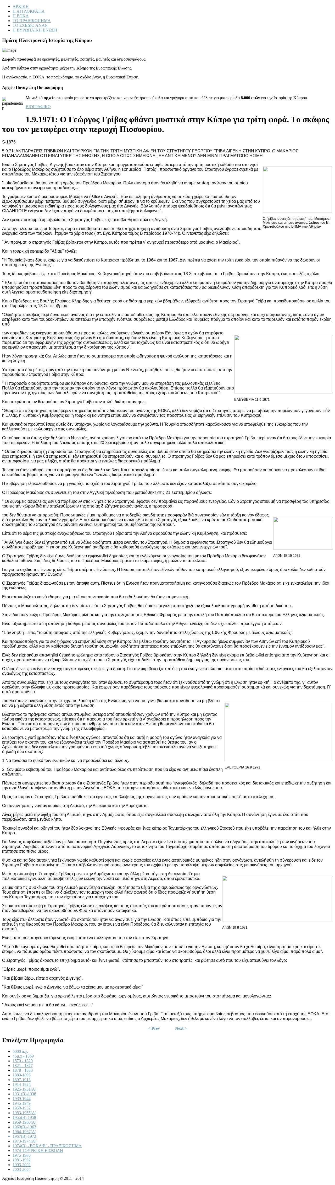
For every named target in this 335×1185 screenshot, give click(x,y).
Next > (181, 1028)
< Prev (154, 1028)
